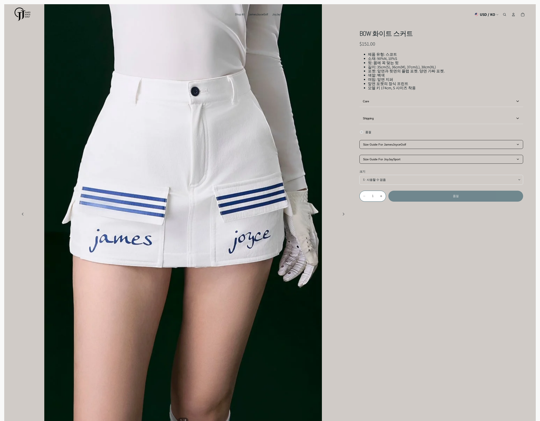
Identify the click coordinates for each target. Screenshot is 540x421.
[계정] (513, 14)
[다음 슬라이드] (344, 214)
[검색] (504, 14)
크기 (362, 171)
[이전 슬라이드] (21, 214)
